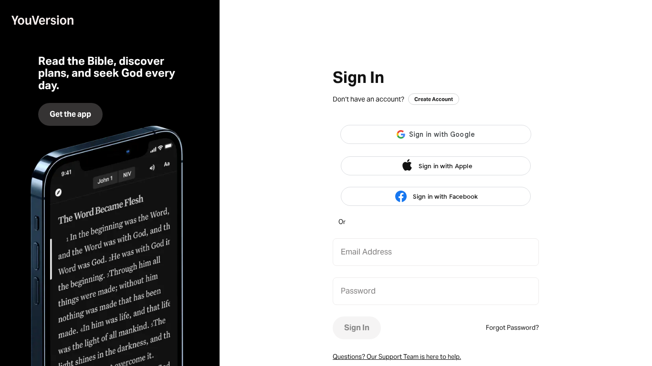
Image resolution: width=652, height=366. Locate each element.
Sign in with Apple (445, 166)
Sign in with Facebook (445, 197)
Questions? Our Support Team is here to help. (397, 357)
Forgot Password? (512, 328)
